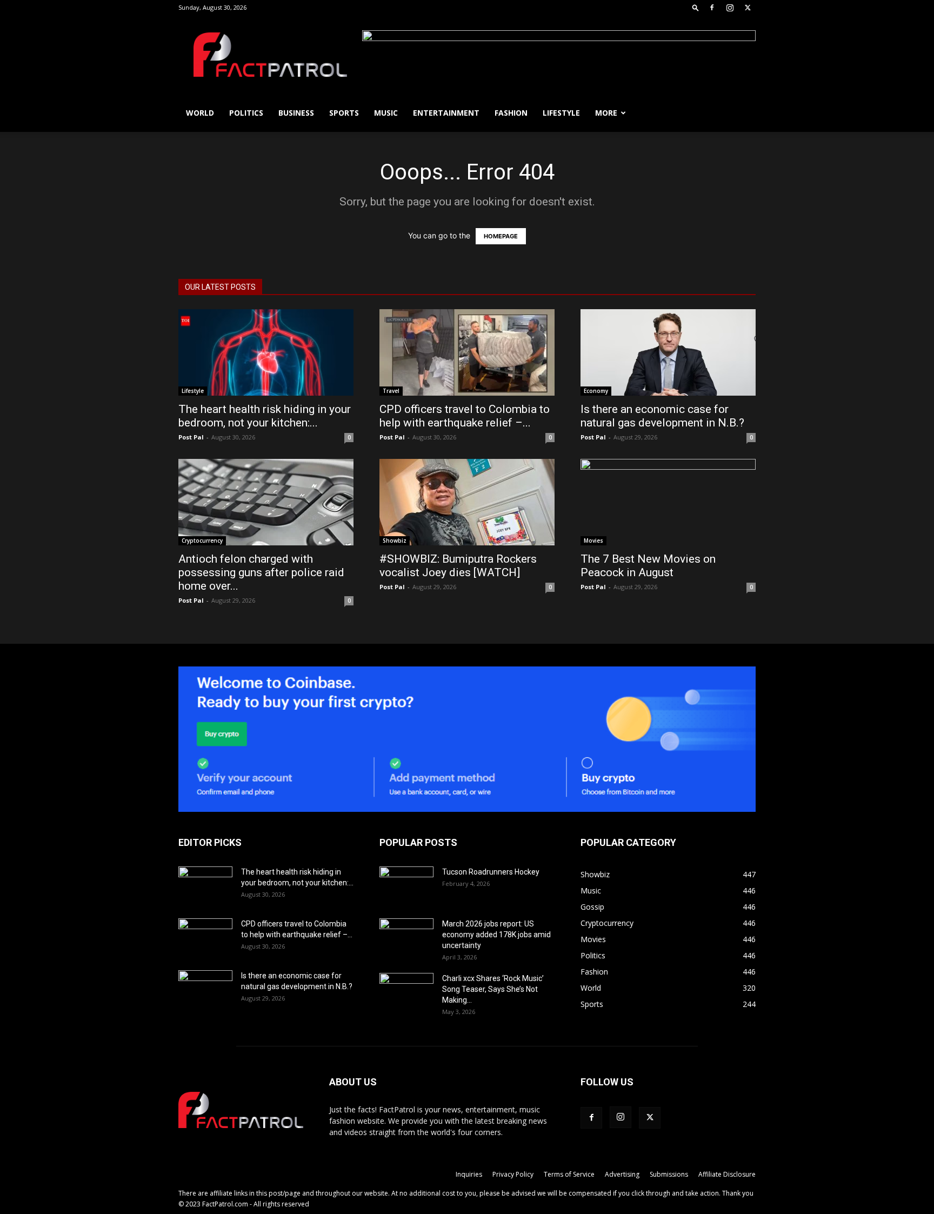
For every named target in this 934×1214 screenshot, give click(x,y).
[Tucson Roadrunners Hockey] (406, 885)
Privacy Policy (512, 1174)
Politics (246, 113)
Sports (344, 113)
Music (386, 113)
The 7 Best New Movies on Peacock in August (648, 565)
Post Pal (191, 437)
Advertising (622, 1174)
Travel (391, 391)
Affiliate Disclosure (727, 1174)
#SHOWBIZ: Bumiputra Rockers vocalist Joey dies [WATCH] (458, 565)
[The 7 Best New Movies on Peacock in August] (668, 502)
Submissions (669, 1174)
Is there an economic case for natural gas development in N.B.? (662, 416)
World (200, 113)
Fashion (511, 113)
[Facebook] (712, 7)
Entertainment (446, 113)
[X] (747, 7)
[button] (696, 7)
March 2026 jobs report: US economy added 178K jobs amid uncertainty (496, 934)
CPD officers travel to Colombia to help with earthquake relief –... (464, 416)
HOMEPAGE (501, 236)
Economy (596, 391)
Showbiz (394, 540)
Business (296, 113)
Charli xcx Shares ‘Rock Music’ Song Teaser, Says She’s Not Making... (493, 989)
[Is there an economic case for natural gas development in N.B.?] (668, 352)
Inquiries (469, 1174)
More (606, 113)
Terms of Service (569, 1174)
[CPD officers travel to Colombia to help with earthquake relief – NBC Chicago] (467, 352)
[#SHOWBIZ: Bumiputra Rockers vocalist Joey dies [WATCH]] (467, 502)
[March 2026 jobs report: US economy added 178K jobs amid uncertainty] (406, 937)
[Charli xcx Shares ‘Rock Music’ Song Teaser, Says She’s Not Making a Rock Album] (406, 992)
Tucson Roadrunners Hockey (490, 872)
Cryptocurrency (202, 540)
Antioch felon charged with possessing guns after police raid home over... (261, 572)
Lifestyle (561, 113)
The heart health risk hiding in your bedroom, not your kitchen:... (264, 416)
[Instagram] (730, 7)
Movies (593, 540)
